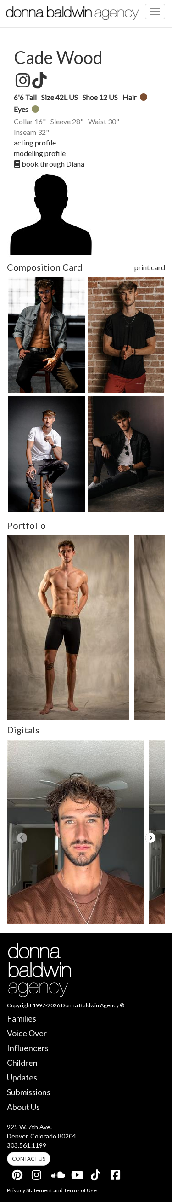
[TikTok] (96, 1173)
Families (21, 1018)
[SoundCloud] (56, 1173)
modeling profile (40, 153)
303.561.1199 (26, 1145)
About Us (23, 1107)
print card (149, 267)
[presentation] (21, 838)
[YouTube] (76, 1173)
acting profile (35, 142)
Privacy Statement (29, 1190)
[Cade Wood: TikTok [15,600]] (38, 80)
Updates (22, 1077)
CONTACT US (28, 1158)
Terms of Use (80, 1190)
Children (22, 1062)
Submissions (28, 1092)
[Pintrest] (17, 1173)
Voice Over (27, 1033)
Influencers (28, 1048)
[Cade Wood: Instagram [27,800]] (22, 80)
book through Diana (52, 163)
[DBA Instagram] (37, 1173)
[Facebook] (116, 1173)
